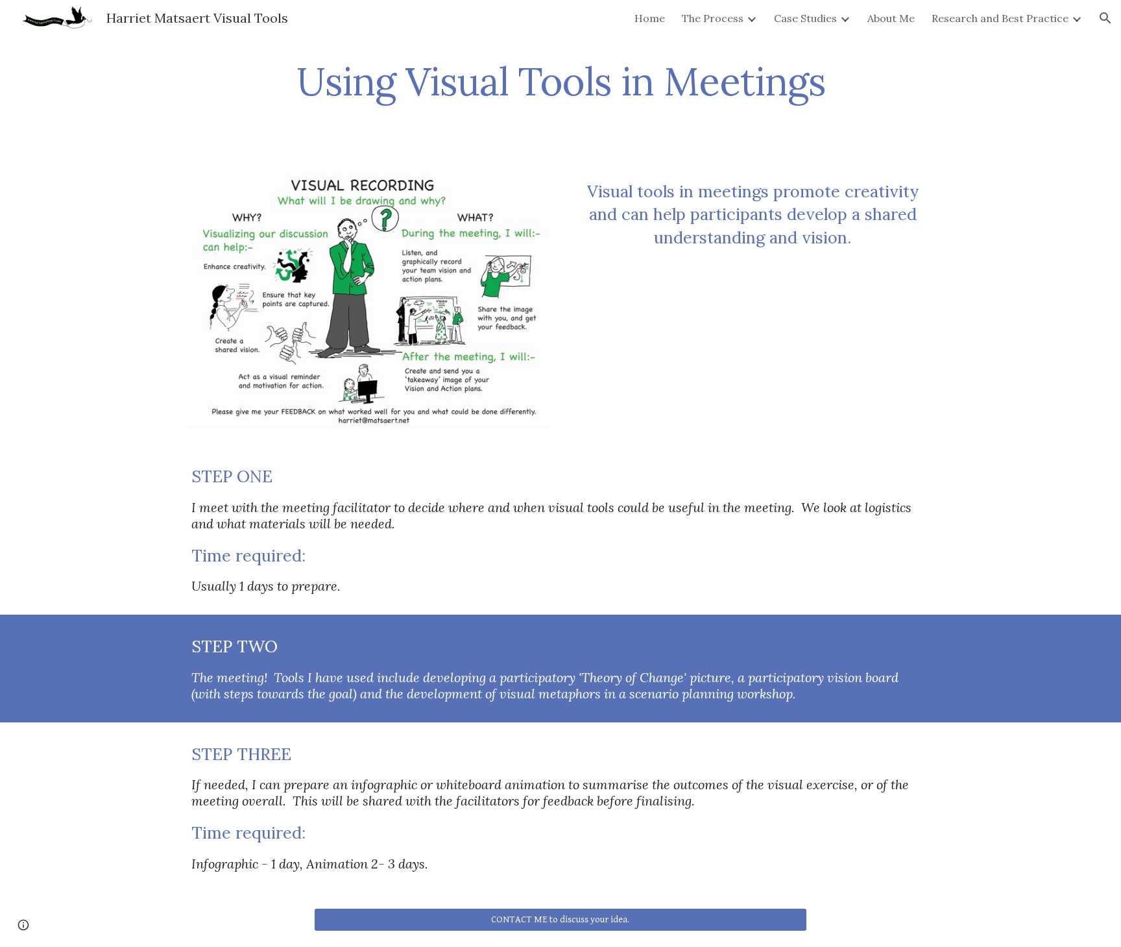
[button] (1105, 18)
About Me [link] (891, 18)
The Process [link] (712, 18)
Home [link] (649, 18)
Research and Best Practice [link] (1000, 18)
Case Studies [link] (805, 18)
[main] (560, 87)
